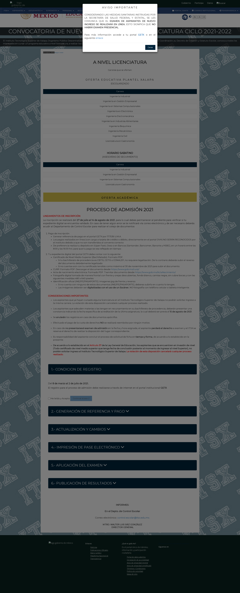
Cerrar (150, 47)
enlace (99, 38)
